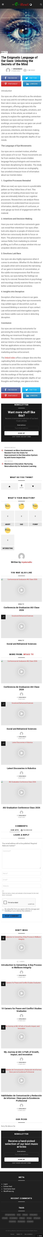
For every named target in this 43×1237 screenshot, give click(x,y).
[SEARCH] (41, 4)
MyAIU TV (21, 604)
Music (22, 1218)
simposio (22, 1221)
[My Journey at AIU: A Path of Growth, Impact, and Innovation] (21, 1036)
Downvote (33, 486)
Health (5, 1218)
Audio (25, 1214)
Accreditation (29, 1234)
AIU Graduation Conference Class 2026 (21, 807)
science (13, 1221)
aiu (19, 1214)
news (29, 1218)
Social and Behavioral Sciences (21, 644)
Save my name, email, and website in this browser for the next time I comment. (20, 894)
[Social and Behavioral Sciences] (21, 626)
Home (12, 1234)
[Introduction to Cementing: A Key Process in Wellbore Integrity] (21, 947)
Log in (6, 1184)
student (30, 1221)
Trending (3, 617)
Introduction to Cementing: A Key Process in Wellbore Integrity (21, 966)
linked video (10, 358)
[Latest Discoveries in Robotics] (21, 753)
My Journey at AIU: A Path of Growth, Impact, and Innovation (21, 1053)
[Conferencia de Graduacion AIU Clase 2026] (21, 590)
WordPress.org (9, 1191)
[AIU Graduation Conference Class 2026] (21, 792)
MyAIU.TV (19, 1234)
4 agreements (11, 1214)
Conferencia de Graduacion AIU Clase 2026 (21, 608)
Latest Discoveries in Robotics (21, 768)
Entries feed (8, 1186)
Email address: (21, 425)
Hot (3, 938)
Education (34, 1214)
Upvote (9, 486)
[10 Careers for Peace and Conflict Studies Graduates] (21, 993)
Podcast (37, 1218)
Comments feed (9, 1189)
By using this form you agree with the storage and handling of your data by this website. (22, 910)
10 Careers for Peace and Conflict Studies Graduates (21, 1009)
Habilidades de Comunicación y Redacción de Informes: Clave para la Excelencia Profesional (21, 1098)
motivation (14, 1218)
